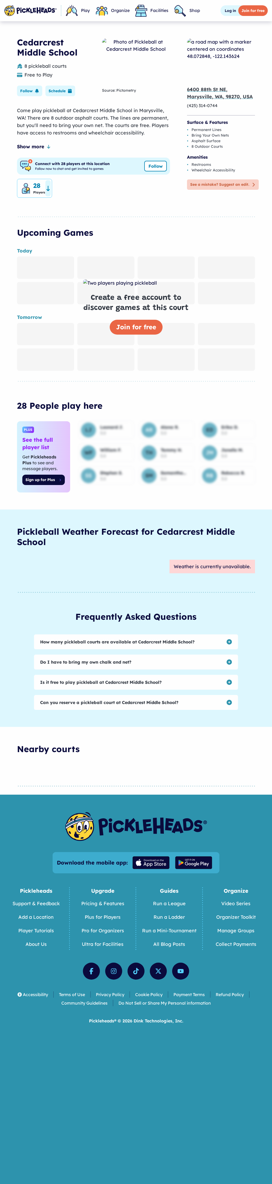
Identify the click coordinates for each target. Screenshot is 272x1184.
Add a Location (36, 917)
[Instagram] (113, 971)
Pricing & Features (102, 903)
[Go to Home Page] (30, 10)
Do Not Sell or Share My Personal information (164, 1003)
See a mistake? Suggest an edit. (219, 184)
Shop (194, 10)
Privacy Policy (110, 994)
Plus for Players (103, 917)
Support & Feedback (36, 903)
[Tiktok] (136, 971)
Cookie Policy (149, 994)
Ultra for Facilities (103, 944)
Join (253, 10)
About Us (36, 944)
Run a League (169, 903)
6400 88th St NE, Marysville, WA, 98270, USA (220, 93)
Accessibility (35, 994)
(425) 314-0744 (202, 105)
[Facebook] (91, 971)
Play (85, 10)
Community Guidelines (84, 1003)
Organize (120, 10)
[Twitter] (158, 971)
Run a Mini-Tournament (169, 931)
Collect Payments (236, 944)
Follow (155, 166)
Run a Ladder (169, 917)
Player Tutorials (36, 931)
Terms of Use (72, 994)
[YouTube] (180, 971)
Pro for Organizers (103, 931)
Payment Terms (189, 994)
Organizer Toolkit (236, 917)
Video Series (235, 903)
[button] (29, 91)
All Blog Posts (169, 944)
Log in (230, 10)
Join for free (136, 327)
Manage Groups (235, 931)
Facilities (159, 10)
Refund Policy (230, 994)
